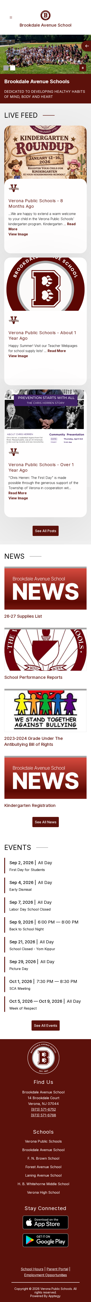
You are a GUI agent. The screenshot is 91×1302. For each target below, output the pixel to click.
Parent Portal (57, 1269)
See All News (45, 822)
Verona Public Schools (43, 1141)
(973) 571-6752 (43, 1109)
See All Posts (45, 531)
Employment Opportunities (45, 1275)
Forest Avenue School (43, 1167)
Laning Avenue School (43, 1175)
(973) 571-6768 (43, 1115)
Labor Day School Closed (30, 909)
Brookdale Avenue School (43, 1150)
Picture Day (18, 969)
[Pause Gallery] (82, 67)
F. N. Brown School (43, 1158)
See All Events (45, 1025)
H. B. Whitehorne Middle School (43, 1184)
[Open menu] (10, 17)
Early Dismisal (20, 889)
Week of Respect (23, 1008)
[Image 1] (5, 67)
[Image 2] (12, 67)
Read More (57, 351)
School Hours (32, 1269)
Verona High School (43, 1192)
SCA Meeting (19, 988)
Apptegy (54, 1296)
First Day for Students (27, 870)
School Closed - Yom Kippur (32, 949)
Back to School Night (26, 929)
